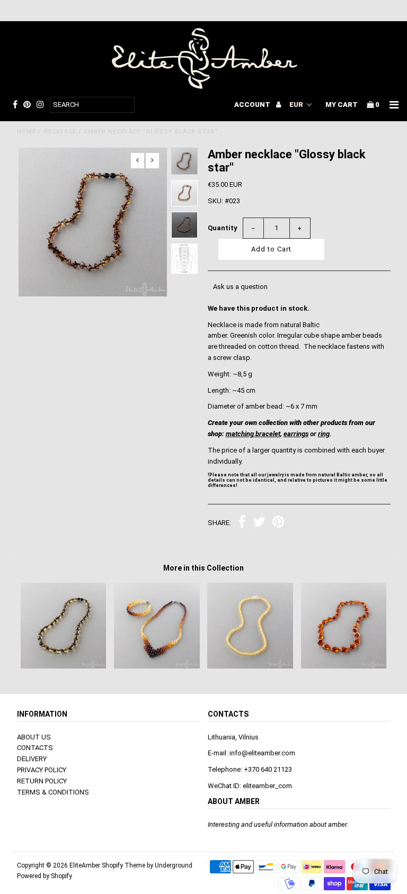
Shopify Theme (123, 865)
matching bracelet (253, 434)
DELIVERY (32, 759)
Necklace (59, 131)
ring (324, 434)
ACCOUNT (253, 105)
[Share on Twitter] (259, 523)
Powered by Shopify (44, 876)
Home (26, 131)
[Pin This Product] (278, 523)
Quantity (222, 228)
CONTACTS (35, 748)
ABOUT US (34, 737)
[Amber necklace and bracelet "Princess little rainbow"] (157, 666)
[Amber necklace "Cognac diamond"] (344, 666)
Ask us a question (240, 287)
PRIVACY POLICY (41, 770)
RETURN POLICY (42, 781)
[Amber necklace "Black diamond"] (64, 666)
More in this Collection (203, 568)
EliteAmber (84, 865)
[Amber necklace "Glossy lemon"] (250, 666)
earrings (296, 434)
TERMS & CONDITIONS (53, 792)
